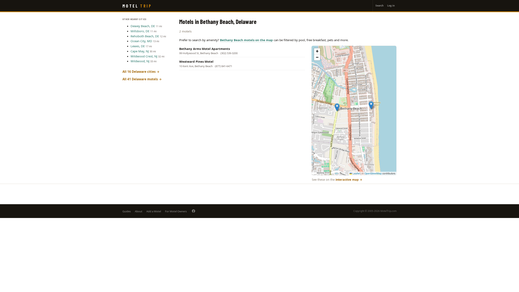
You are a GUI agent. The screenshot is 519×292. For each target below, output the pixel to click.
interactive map (349, 179)
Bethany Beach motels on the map (246, 40)
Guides (126, 211)
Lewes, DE (138, 46)
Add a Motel (153, 211)
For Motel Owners (176, 211)
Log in (391, 5)
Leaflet (356, 173)
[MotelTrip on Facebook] (193, 211)
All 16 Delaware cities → (141, 72)
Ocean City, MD (141, 41)
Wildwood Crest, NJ (144, 56)
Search (379, 5)
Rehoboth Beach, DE (145, 36)
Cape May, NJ (140, 51)
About (138, 211)
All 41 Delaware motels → (142, 79)
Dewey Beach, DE (143, 26)
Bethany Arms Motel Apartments (204, 49)
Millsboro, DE (140, 31)
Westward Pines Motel (196, 61)
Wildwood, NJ (140, 61)
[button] (371, 105)
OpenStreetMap (373, 173)
